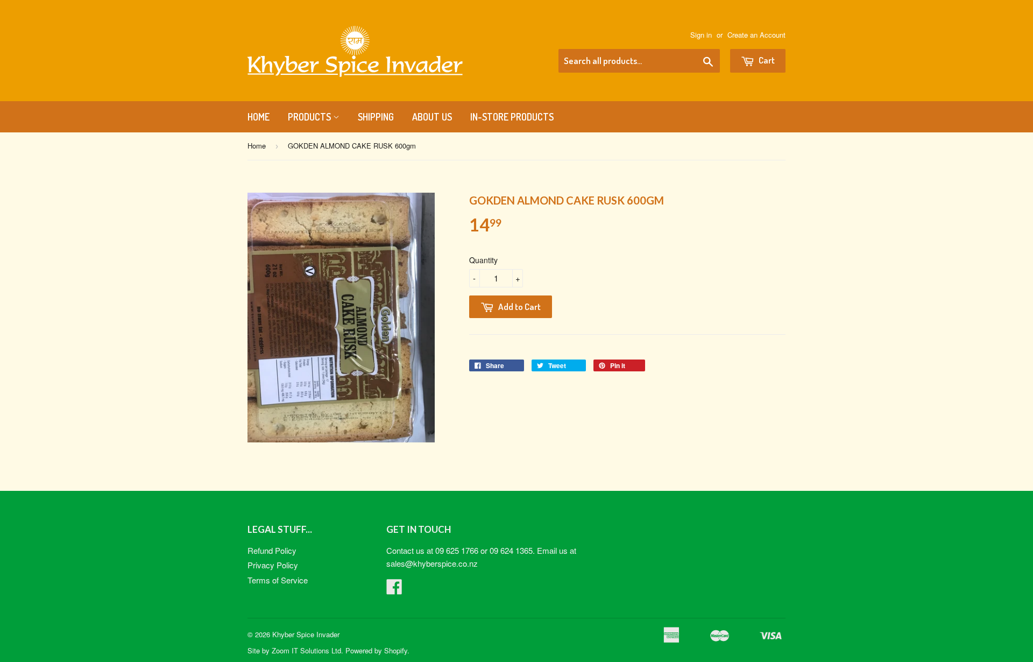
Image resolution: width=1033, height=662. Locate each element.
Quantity (483, 260)
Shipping (376, 117)
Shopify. (396, 650)
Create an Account (756, 35)
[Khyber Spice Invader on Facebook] (394, 589)
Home (258, 117)
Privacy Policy (272, 565)
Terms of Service (277, 580)
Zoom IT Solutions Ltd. (307, 650)
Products (310, 117)
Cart (766, 60)
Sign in (701, 35)
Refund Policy (271, 550)
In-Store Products (512, 117)
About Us (432, 117)
